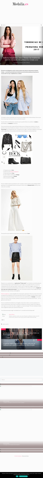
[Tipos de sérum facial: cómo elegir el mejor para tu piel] (21, 353)
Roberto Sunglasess (14, 171)
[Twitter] (3, 320)
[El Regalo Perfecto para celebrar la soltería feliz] (13, 451)
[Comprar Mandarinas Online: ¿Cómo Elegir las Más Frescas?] (13, 449)
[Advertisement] (21, 15)
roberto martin (5, 324)
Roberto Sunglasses (5, 293)
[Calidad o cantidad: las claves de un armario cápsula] (15, 405)
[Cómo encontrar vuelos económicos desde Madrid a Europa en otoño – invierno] (16, 384)
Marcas (28, 62)
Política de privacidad (23, 476)
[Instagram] (2, 320)
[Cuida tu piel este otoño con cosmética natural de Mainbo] (21, 355)
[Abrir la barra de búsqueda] (41, 25)
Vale (17, 476)
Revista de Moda (25, 456)
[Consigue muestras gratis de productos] (16, 447)
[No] (41, 475)
